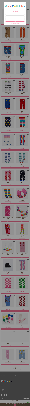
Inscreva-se (15, 21)
